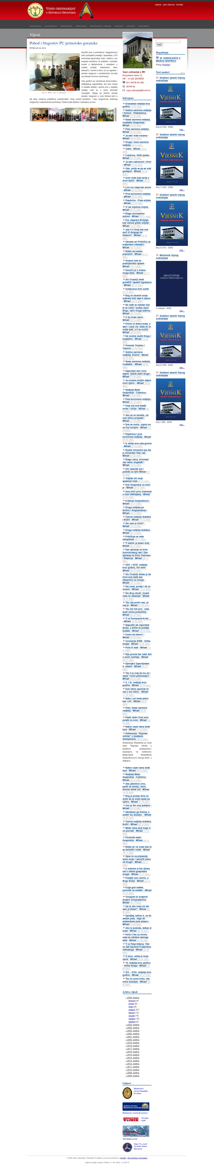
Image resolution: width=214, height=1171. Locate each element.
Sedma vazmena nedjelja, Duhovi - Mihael (135, 354)
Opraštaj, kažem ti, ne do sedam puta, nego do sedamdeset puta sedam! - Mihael (137, 920)
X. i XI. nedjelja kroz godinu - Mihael (137, 684)
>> (116, 114)
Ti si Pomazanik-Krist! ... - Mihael (137, 620)
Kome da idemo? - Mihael (134, 636)
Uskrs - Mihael (135, 150)
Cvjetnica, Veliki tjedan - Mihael (136, 157)
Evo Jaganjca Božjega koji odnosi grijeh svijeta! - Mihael (136, 222)
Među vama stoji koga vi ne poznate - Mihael (137, 830)
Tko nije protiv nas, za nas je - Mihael (136, 604)
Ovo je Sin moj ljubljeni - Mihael (137, 807)
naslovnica (35, 25)
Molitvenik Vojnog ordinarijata (167, 257)
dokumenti (143, 25)
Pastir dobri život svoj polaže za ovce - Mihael (137, 720)
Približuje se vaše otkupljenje (134, 538)
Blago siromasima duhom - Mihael (137, 215)
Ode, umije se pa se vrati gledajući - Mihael (137, 171)
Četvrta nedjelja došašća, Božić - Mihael (137, 823)
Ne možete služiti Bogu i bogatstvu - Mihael (137, 338)
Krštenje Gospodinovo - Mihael (136, 502)
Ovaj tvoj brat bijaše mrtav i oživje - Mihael (136, 408)
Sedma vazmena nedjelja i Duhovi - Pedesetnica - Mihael (137, 113)
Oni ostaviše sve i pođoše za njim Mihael (136, 471)
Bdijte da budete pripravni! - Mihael (135, 254)
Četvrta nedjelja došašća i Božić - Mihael (137, 518)
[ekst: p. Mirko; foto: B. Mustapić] (55, 89)
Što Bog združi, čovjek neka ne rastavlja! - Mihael (136, 595)
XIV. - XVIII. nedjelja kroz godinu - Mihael (137, 974)
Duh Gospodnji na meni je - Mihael (136, 486)
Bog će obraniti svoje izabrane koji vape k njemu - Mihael (136, 298)
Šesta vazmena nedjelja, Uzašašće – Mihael (136, 364)
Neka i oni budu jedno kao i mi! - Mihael (135, 701)
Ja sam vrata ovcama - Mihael (135, 137)
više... (182, 129)
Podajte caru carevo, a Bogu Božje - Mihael (136, 880)
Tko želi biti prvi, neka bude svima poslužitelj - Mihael (136, 611)
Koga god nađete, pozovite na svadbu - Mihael (137, 890)
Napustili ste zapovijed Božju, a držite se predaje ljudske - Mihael (137, 627)
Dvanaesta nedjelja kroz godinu (136, 105)
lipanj (131, 1006)
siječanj (132, 1021)
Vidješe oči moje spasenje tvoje (136, 480)
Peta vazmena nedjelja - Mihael (136, 130)
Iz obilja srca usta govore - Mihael (137, 445)
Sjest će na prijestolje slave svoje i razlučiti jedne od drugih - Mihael (137, 860)
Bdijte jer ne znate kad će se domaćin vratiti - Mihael (137, 849)
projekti (119, 25)
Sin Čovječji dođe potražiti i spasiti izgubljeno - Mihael (137, 282)
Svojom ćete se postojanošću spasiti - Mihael (134, 263)
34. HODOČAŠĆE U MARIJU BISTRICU (168, 59)
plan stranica (169, 4)
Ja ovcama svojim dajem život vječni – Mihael (137, 383)
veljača (132, 1018)
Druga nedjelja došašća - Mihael (137, 531)
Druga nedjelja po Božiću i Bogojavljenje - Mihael (135, 510)
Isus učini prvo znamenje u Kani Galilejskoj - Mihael (137, 494)
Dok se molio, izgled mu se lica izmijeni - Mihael (137, 427)
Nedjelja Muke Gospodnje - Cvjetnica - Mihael (135, 392)
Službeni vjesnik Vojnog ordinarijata (170, 79)
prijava (158, 4)
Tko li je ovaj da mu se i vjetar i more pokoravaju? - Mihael (136, 675)
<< (31, 114)
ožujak (132, 1015)
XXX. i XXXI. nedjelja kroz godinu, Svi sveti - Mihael (135, 567)
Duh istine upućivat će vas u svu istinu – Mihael (136, 691)
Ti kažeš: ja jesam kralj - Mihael (136, 544)
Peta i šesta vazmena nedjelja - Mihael (135, 710)
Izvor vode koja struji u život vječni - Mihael (136, 180)
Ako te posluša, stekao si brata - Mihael (137, 929)
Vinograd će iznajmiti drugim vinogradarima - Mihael (135, 899)
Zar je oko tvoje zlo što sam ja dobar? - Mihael (136, 909)
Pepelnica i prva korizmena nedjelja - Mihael (137, 436)
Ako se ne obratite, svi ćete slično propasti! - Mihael (136, 417)
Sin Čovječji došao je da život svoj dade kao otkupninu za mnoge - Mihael (137, 578)
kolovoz (132, 1000)
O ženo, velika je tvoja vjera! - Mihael (136, 957)
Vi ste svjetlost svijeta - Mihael (136, 208)
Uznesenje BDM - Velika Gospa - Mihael (136, 642)
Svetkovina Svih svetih (136, 290)
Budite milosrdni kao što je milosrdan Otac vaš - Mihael (137, 452)
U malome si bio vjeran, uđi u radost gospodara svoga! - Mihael (136, 871)
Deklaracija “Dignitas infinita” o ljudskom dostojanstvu (135, 736)
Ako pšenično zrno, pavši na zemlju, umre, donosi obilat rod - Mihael (136, 788)
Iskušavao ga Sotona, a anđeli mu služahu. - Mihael (137, 814)
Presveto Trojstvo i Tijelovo (134, 347)
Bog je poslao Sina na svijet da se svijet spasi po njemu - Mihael (136, 798)
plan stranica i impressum (137, 1158)
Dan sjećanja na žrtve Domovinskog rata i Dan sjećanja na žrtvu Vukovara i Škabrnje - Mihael (136, 555)
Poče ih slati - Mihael (137, 649)
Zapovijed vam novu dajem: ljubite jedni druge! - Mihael (137, 373)
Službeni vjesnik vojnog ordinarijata (170, 136)
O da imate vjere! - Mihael (133, 318)
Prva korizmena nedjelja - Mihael (136, 195)
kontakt (179, 4)
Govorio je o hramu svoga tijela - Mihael (136, 272)
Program (166, 64)
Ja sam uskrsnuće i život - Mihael (137, 163)
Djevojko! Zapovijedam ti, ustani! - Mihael (136, 666)
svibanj (132, 1009)
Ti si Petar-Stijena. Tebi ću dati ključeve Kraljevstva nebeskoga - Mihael (137, 948)
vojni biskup (50, 25)
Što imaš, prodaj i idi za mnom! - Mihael (137, 588)
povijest (131, 25)
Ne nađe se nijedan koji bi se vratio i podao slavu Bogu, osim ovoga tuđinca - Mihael (137, 309)
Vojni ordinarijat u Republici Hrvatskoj (61, 11)
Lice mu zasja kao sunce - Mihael (137, 189)
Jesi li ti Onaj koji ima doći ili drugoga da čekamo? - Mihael (135, 233)
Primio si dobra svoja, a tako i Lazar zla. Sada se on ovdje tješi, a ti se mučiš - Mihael (137, 328)
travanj (132, 1012)
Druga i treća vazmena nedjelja (136, 143)
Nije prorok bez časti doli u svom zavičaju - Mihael (137, 657)
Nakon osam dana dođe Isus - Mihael (136, 728)
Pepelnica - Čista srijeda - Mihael (137, 202)
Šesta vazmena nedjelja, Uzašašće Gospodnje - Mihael (136, 122)
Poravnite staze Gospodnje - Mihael (136, 840)
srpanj (131, 1003)
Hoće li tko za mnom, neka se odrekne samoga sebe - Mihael (135, 937)
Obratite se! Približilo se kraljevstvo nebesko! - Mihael (136, 244)
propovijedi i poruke (100, 25)
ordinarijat (66, 25)
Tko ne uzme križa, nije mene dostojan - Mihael (137, 981)
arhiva (182, 72)
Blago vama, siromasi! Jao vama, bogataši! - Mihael (136, 462)
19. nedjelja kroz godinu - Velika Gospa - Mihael (136, 965)
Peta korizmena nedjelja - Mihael (137, 400)
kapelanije (81, 25)
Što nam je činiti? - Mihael (134, 525)
